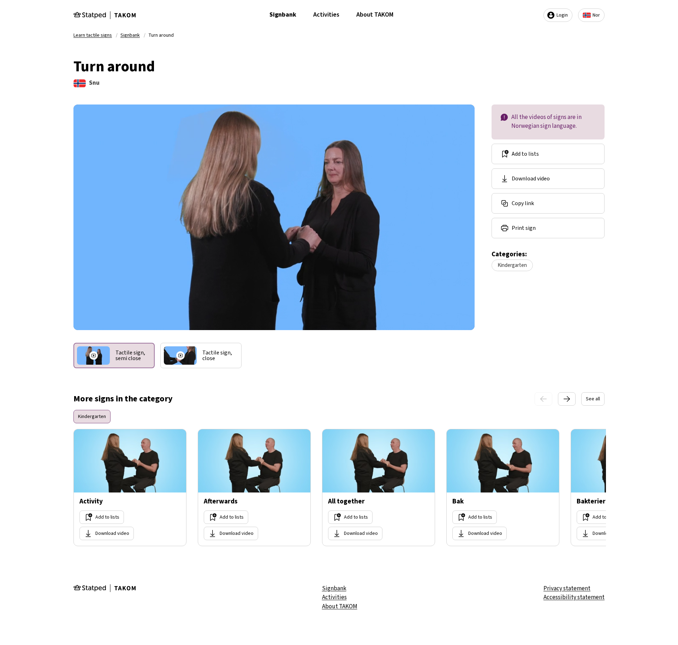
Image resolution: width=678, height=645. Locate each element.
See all (593, 398)
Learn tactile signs (92, 35)
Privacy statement (566, 588)
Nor (596, 15)
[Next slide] (567, 399)
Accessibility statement (574, 597)
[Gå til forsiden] (104, 15)
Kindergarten (512, 265)
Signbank (282, 14)
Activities (326, 14)
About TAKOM (374, 14)
